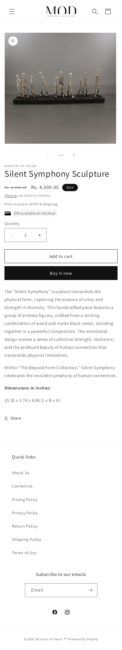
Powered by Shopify (83, 639)
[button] (11, 11)
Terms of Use (24, 552)
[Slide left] (47, 154)
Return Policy (25, 526)
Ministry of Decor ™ (51, 639)
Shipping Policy (26, 539)
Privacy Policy (25, 512)
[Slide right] (74, 154)
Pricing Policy (24, 499)
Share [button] (15, 418)
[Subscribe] (90, 590)
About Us (21, 472)
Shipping (10, 195)
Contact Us (22, 486)
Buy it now (61, 273)
